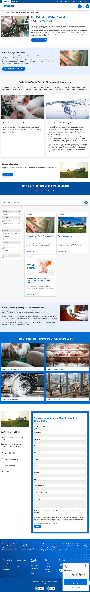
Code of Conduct (49, 572)
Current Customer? (40, 426)
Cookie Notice (67, 577)
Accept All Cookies (75, 580)
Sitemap (33, 573)
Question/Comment (40, 499)
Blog (18, 566)
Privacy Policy (54, 523)
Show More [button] (29, 251)
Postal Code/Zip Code (40, 492)
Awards (18, 564)
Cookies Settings (76, 587)
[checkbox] (3, 214)
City (35, 479)
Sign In (86, 1)
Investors (67, 1)
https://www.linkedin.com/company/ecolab (60, 565)
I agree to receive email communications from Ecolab (50, 515)
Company (37, 446)
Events (18, 569)
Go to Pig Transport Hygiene (10, 399)
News (18, 572)
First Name (37, 432)
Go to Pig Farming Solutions (10, 369)
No (37, 429)
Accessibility (34, 565)
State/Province (38, 485)
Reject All (75, 583)
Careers (47, 566)
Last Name (37, 439)
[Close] (87, 565)
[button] (80, 6)
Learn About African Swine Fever (13, 68)
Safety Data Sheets (77, 1)
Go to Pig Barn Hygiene (54, 399)
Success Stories (7, 569)
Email (35, 452)
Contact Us (7, 174)
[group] (11, 214)
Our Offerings (6, 566)
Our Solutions (10, 12)
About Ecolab (48, 564)
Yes (43, 429)
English (61, 1)
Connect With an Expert (39, 39)
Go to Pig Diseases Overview (55, 369)
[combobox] (42, 202)
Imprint (32, 571)
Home (2, 12)
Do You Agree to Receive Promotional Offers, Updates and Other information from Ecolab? (59, 511)
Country (36, 466)
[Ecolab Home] (7, 6)
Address (36, 472)
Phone (36, 459)
